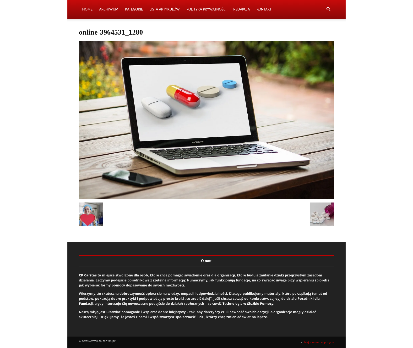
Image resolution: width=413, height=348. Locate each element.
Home (87, 9)
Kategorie (134, 9)
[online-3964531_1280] (206, 198)
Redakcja (241, 9)
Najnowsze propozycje (319, 342)
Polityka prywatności (206, 9)
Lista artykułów (165, 9)
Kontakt (264, 9)
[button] (328, 10)
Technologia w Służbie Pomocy (248, 303)
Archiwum (108, 9)
